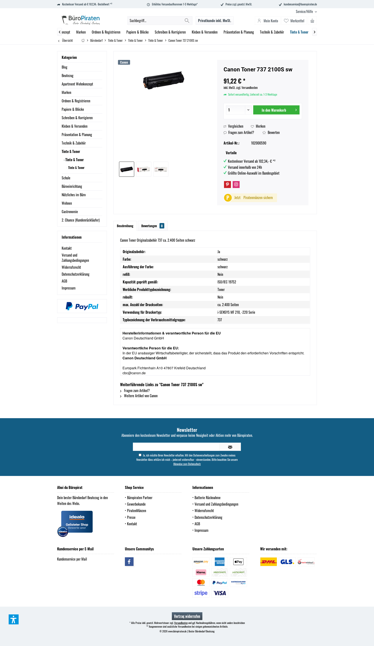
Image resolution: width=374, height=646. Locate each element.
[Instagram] (236, 184)
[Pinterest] (227, 184)
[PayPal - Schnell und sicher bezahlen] (82, 306)
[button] (14, 619)
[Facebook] (129, 561)
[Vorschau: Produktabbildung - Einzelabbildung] (126, 169)
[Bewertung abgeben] (263, 75)
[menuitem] (305, 11)
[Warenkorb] (312, 20)
